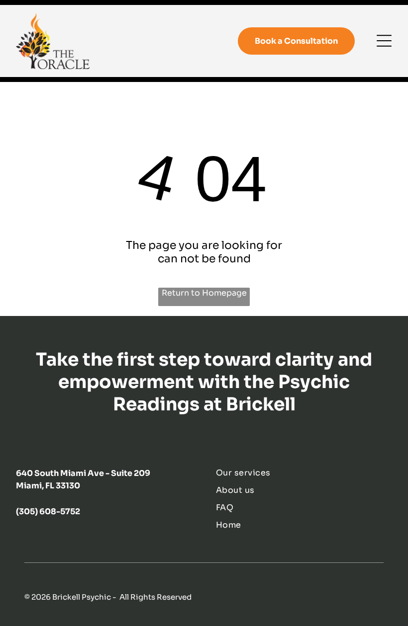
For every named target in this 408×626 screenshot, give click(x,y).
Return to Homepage (204, 293)
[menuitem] (304, 472)
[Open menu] (384, 40)
